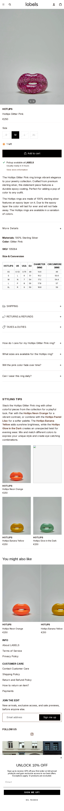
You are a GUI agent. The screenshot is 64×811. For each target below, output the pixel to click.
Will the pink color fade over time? (21, 365)
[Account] (54, 4)
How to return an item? (15, 685)
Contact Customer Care (15, 668)
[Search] (10, 4)
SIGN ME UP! (32, 792)
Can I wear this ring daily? (17, 376)
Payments (8, 691)
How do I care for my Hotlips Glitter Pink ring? (28, 343)
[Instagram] (32, 734)
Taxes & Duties (16, 327)
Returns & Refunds (20, 316)
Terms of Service (12, 650)
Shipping (12, 306)
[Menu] (3, 4)
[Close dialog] (61, 757)
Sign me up (49, 717)
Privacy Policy (10, 656)
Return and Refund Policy (17, 679)
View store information (17, 169)
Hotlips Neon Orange (36, 413)
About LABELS (10, 645)
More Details (32, 228)
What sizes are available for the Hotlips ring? (27, 354)
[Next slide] (58, 599)
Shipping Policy (11, 674)
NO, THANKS (32, 800)
